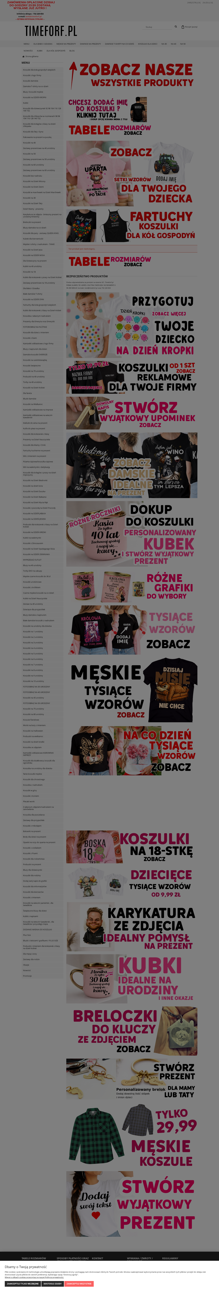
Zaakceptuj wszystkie (79, 1284)
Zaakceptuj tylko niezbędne (23, 1284)
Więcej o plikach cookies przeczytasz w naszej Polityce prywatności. (34, 1277)
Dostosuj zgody (53, 1284)
